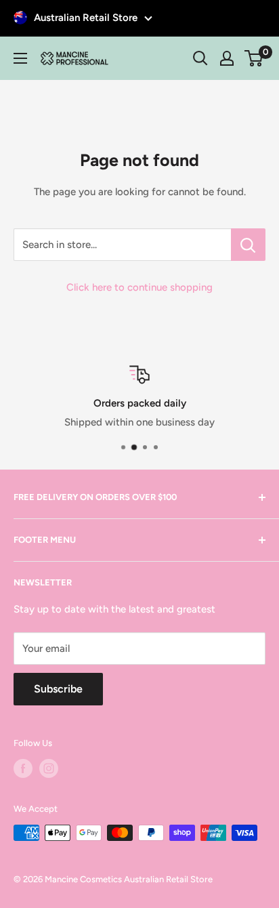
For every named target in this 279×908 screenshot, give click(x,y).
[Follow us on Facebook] (23, 768)
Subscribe (58, 688)
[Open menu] (20, 58)
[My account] (227, 58)
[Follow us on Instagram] (48, 768)
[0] (254, 58)
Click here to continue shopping (139, 287)
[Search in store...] (248, 244)
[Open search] (200, 58)
